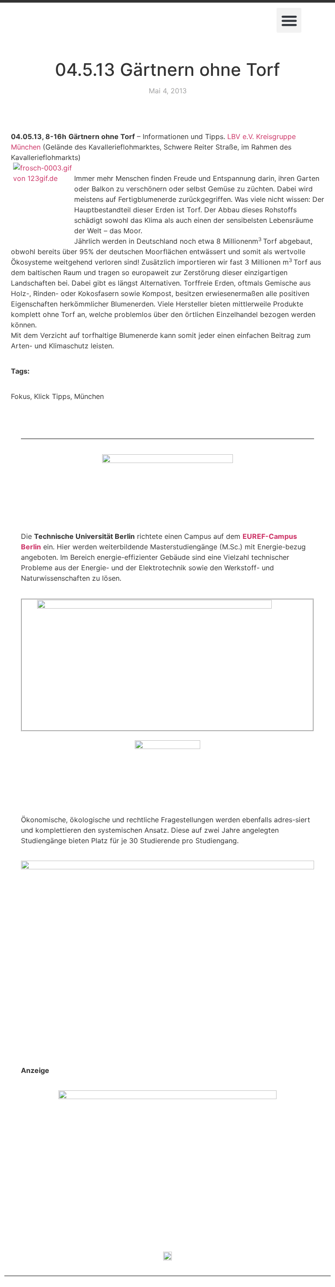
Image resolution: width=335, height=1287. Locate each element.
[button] (289, 20)
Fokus (20, 396)
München (89, 396)
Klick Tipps (52, 396)
